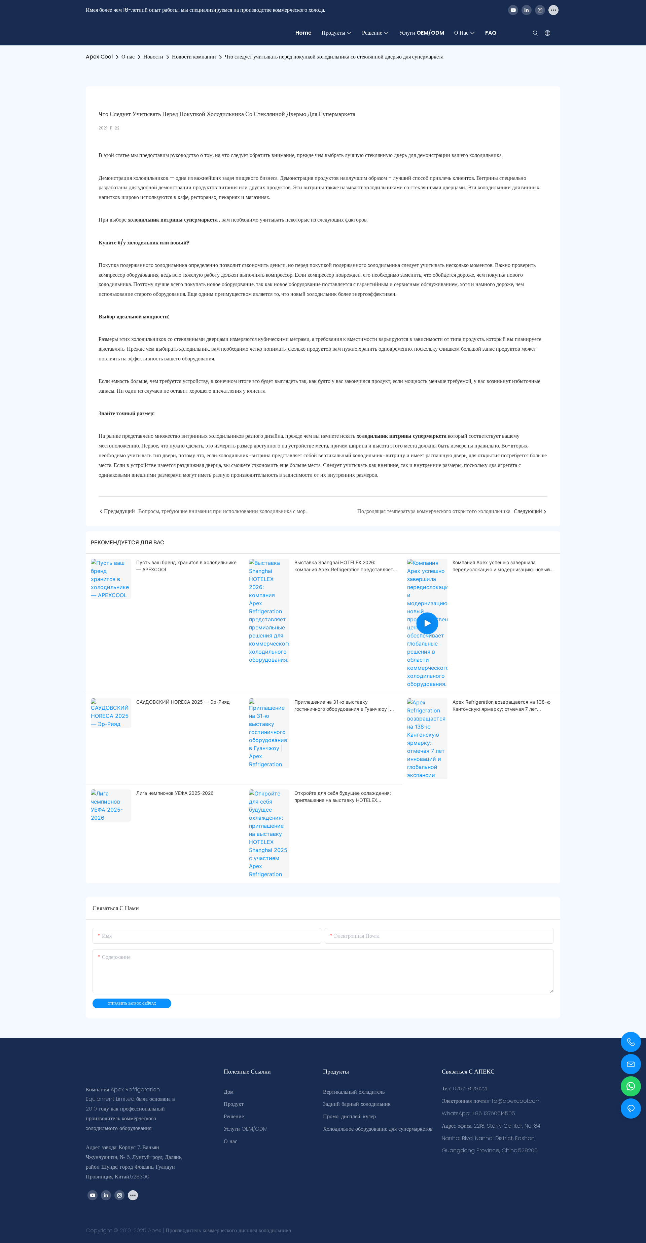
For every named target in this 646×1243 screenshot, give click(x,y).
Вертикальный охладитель (354, 1092)
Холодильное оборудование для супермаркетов (378, 1129)
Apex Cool (99, 57)
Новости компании (194, 57)
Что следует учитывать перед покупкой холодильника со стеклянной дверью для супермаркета (334, 57)
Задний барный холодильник (357, 1104)
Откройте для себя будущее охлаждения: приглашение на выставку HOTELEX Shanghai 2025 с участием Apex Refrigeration (342, 797)
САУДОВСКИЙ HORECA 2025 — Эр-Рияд (183, 702)
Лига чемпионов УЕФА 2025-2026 (175, 793)
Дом (229, 1092)
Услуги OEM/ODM (245, 1129)
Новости (153, 57)
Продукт (234, 1104)
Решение (234, 1116)
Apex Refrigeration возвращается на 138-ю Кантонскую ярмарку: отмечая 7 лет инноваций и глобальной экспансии (501, 705)
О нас (128, 57)
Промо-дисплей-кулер (349, 1116)
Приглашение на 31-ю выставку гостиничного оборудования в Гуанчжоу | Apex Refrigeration (342, 705)
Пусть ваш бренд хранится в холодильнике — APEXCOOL (186, 565)
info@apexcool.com (514, 1101)
